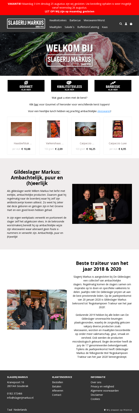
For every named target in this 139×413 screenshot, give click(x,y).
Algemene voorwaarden (105, 390)
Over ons (96, 382)
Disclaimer (97, 394)
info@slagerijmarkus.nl (20, 397)
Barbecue (75, 20)
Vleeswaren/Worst (94, 20)
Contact (56, 394)
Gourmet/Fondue (26, 85)
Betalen (56, 386)
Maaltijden (55, 27)
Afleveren (57, 390)
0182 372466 (14, 393)
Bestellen (57, 382)
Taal (9, 409)
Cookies (95, 399)
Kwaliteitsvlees (58, 20)
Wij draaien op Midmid (119, 410)
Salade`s (69, 27)
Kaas (105, 27)
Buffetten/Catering (88, 27)
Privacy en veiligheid (102, 386)
